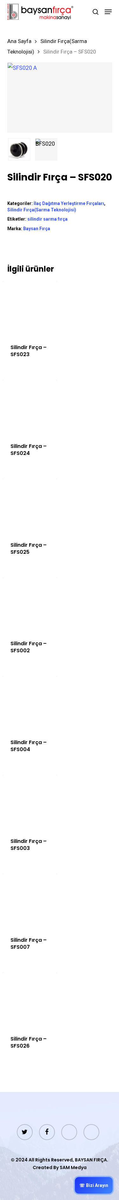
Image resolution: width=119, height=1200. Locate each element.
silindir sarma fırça (47, 219)
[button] (108, 12)
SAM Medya (73, 1167)
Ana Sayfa (19, 41)
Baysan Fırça (36, 228)
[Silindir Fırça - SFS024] (30, 407)
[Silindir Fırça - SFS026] (30, 1000)
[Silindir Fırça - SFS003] (30, 802)
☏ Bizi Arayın (94, 1185)
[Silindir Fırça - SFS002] (30, 605)
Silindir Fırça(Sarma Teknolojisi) (41, 209)
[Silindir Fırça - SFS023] (30, 308)
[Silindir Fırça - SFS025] (30, 506)
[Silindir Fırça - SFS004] (30, 703)
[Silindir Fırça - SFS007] (30, 901)
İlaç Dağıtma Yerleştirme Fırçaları (69, 203)
